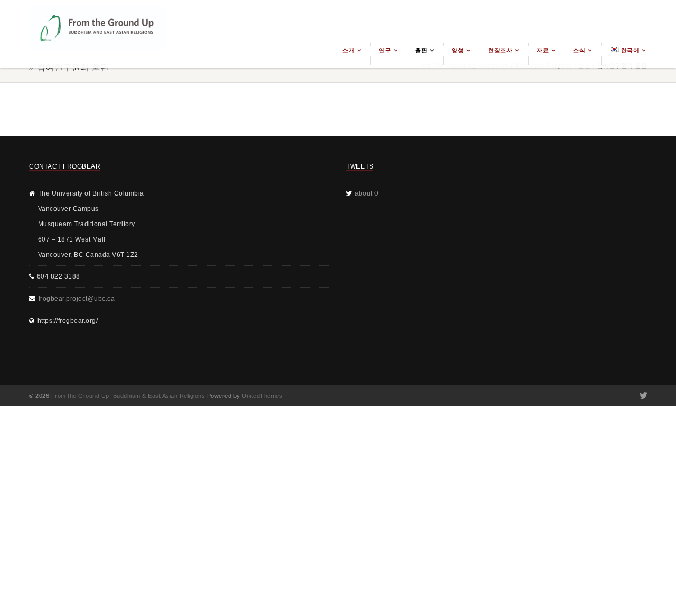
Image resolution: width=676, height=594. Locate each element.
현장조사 (500, 50)
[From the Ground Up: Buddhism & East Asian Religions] (97, 36)
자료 (543, 50)
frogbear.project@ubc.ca (77, 298)
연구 (385, 50)
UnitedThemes (262, 396)
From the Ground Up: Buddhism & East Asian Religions (128, 396)
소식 (579, 50)
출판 (421, 50)
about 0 (367, 193)
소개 (348, 50)
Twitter (642, 396)
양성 (458, 50)
